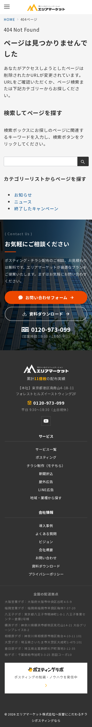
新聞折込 (46, 473)
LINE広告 (46, 489)
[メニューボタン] (7, 7)
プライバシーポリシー (46, 573)
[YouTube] (46, 421)
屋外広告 (46, 481)
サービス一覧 (45, 449)
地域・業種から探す (46, 497)
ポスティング (46, 457)
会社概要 (46, 549)
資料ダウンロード (46, 565)
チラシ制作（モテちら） (46, 465)
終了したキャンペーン (36, 208)
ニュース (23, 202)
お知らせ (23, 195)
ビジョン (46, 541)
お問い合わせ (45, 557)
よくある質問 (45, 533)
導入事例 (46, 525)
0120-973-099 (49, 403)
